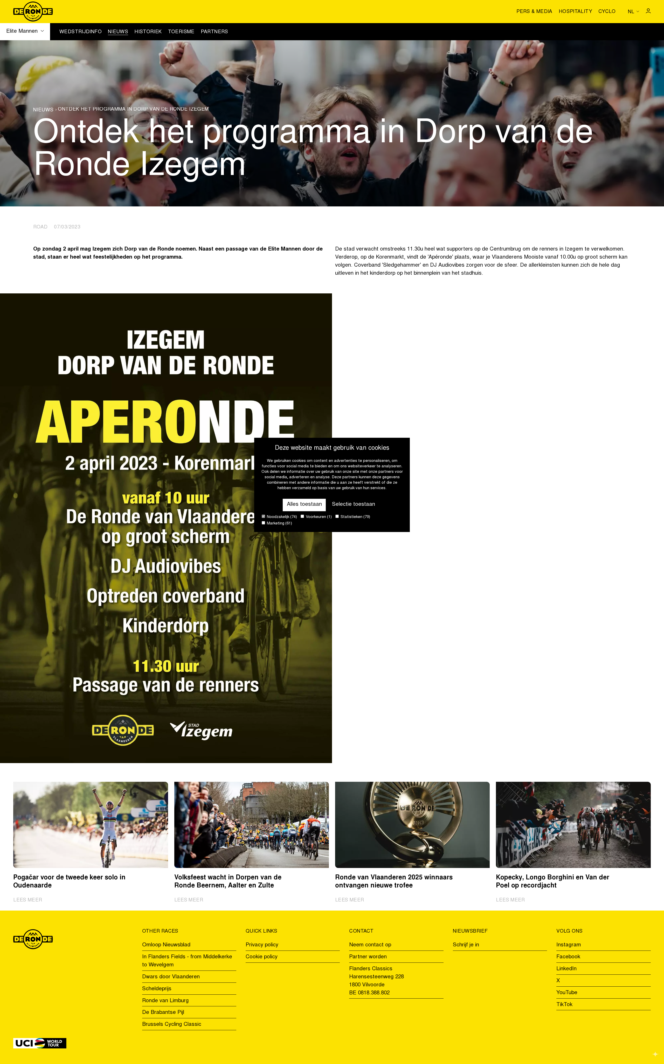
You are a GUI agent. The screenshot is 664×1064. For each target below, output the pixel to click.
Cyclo (606, 12)
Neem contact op (370, 945)
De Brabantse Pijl (163, 1012)
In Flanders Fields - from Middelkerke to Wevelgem (187, 961)
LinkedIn (566, 969)
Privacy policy (262, 945)
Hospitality (575, 12)
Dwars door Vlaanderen (171, 977)
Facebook (568, 957)
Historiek (148, 32)
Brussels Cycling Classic (171, 1024)
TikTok (564, 1005)
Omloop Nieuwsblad (166, 945)
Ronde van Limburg (165, 1001)
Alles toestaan (304, 504)
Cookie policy (262, 957)
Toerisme (181, 32)
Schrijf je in (466, 945)
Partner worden (368, 957)
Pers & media (534, 12)
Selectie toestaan (353, 504)
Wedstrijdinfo (80, 32)
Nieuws (118, 32)
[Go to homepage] (33, 12)
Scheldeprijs (156, 989)
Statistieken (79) (355, 517)
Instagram (568, 945)
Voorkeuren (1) (318, 517)
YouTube (566, 993)
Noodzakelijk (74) (281, 517)
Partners (214, 32)
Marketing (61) (279, 524)
